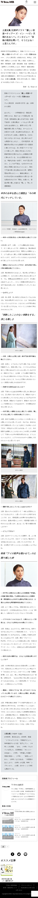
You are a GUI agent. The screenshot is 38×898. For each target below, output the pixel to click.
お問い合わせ (19, 890)
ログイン (26, 3)
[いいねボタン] (3, 846)
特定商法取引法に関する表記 (28, 887)
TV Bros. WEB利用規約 (11, 885)
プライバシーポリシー (26, 885)
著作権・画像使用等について (10, 887)
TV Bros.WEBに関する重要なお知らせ (25, 811)
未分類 (11, 815)
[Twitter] (19, 854)
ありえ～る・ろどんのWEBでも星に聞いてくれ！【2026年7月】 (25, 820)
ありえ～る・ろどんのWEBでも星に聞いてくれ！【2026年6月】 (25, 828)
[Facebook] (12, 854)
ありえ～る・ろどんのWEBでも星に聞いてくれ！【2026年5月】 (25, 836)
